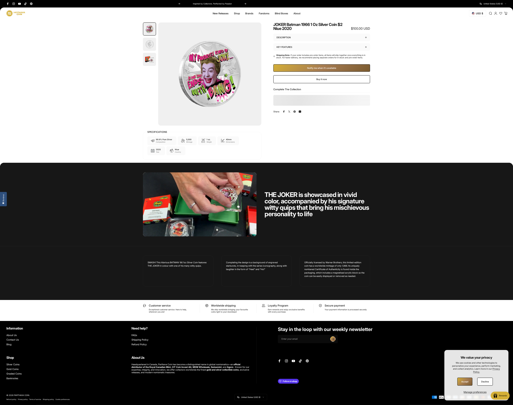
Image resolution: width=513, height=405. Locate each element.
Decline (485, 381)
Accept (464, 381)
